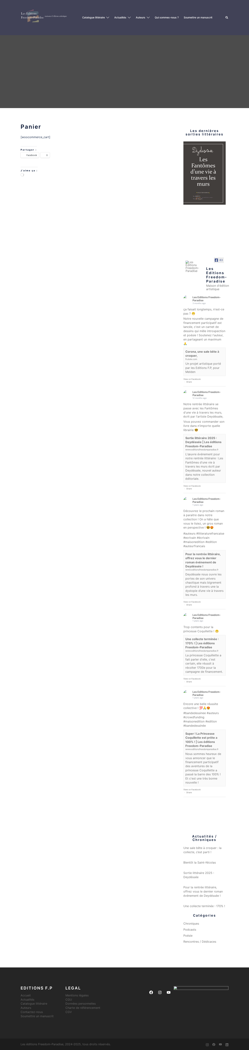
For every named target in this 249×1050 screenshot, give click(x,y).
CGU (68, 999)
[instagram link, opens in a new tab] (207, 1044)
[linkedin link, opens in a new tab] (226, 1044)
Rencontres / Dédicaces (199, 941)
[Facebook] (151, 992)
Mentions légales (77, 995)
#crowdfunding (193, 717)
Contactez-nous (32, 1012)
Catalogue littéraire (93, 17)
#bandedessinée (194, 725)
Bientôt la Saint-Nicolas (199, 862)
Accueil (26, 995)
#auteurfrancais (194, 546)
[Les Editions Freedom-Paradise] (194, 266)
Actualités (120, 17)
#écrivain (203, 537)
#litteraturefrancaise (210, 533)
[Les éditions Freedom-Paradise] (45, 17)
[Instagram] (160, 992)
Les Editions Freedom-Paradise (206, 299)
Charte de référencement (82, 1008)
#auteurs (189, 533)
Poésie (187, 935)
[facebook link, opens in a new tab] (213, 1044)
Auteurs (140, 17)
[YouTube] (168, 992)
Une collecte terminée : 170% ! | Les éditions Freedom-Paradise (202, 643)
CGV (68, 1012)
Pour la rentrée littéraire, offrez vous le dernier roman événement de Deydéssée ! (203, 891)
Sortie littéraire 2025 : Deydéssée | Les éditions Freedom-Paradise (203, 442)
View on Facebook (192, 379)
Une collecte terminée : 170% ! (204, 906)
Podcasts (189, 929)
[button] (226, 17)
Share (189, 382)
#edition (211, 542)
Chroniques (191, 923)
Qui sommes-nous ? (167, 17)
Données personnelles (80, 1003)
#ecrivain (189, 537)
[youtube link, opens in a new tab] (220, 1044)
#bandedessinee (194, 713)
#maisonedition (194, 542)
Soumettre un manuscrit (198, 17)
